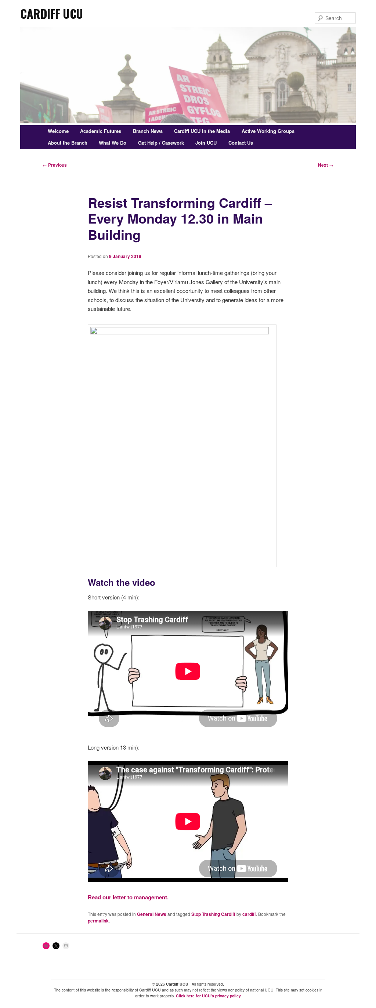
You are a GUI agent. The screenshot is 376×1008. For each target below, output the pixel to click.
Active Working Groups (268, 130)
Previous (55, 165)
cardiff (249, 914)
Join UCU (206, 142)
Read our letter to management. (128, 897)
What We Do (112, 142)
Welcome (58, 130)
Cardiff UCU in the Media (202, 130)
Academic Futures (100, 130)
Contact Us (240, 142)
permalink (98, 920)
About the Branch (67, 142)
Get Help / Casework (161, 142)
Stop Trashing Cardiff (213, 914)
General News (151, 914)
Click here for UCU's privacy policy (208, 995)
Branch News (148, 130)
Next (325, 165)
